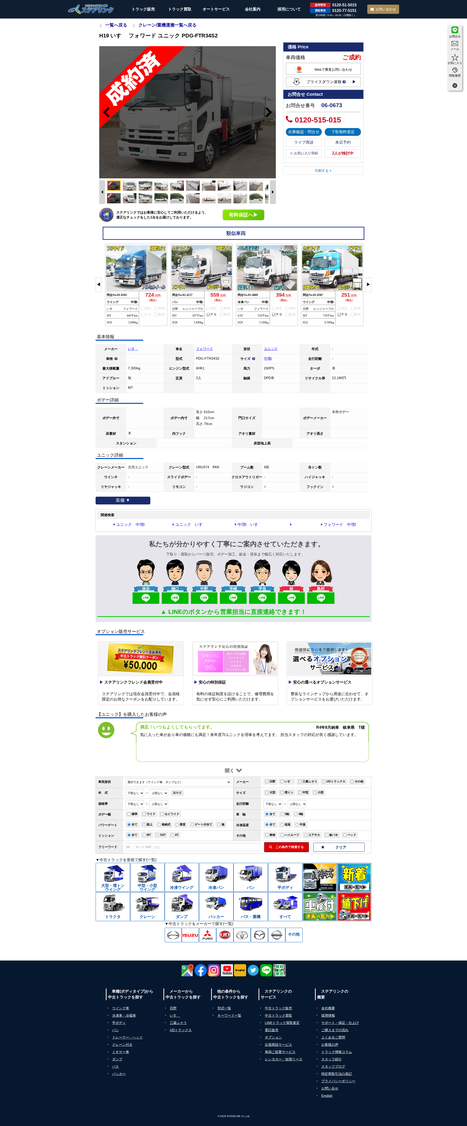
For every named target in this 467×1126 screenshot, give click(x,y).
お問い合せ (329, 1088)
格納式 (166, 824)
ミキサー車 (120, 1052)
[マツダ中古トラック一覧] (259, 935)
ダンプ (117, 1059)
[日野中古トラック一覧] (173, 935)
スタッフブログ (333, 1066)
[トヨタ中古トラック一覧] (242, 935)
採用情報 (328, 1015)
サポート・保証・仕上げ (340, 1023)
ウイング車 (120, 1008)
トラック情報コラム (336, 1052)
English (326, 1096)
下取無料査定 (343, 132)
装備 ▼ (123, 500)
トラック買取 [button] (179, 9)
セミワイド (172, 814)
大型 (272, 792)
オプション (273, 1037)
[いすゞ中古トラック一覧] (190, 935)
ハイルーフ (292, 835)
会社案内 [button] (252, 9)
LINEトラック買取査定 (282, 1023)
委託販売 (271, 1030)
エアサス (314, 835)
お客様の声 (329, 1045)
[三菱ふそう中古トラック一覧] (207, 935)
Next (271, 112)
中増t (268, 358)
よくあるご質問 (333, 1037)
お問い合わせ (386, 9)
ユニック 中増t (130, 524)
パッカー (119, 1074)
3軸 (287, 814)
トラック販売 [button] (143, 9)
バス (115, 1066)
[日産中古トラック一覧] (276, 935)
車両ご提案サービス (280, 1052)
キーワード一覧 (229, 1015)
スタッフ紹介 (331, 1059)
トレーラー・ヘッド (127, 1037)
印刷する (322, 171)
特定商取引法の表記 (336, 1074)
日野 (272, 781)
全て (272, 814)
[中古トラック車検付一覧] (320, 906)
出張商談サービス (278, 1045)
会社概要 (328, 1008)
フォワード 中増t (340, 524)
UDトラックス (335, 781)
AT (177, 835)
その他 (359, 781)
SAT (163, 835)
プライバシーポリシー (338, 1081)
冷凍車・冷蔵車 (124, 1015)
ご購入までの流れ (335, 1030)
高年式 (177, 793)
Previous (104, 112)
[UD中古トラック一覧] (225, 935)
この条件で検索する (288, 847)
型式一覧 (224, 1008)
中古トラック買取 (278, 1015)
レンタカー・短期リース (283, 1059)
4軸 (300, 814)
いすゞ (133, 349)
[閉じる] (455, 86)
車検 (272, 835)
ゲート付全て (203, 824)
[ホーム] (91, 9)
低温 (287, 824)
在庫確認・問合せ (303, 132)
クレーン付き (122, 1045)
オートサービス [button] (216, 9)
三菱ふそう (310, 781)
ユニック (271, 349)
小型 (320, 792)
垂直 (183, 824)
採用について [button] (289, 9)
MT (149, 835)
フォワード (204, 349)
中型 (305, 792)
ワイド (151, 814)
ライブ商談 (304, 142)
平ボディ (119, 1023)
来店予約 (343, 142)
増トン (289, 792)
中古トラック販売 (278, 1008)
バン (115, 1030)
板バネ (333, 835)
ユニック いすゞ (191, 524)
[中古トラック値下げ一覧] (354, 906)
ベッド (351, 835)
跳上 (150, 824)
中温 (302, 824)
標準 (134, 814)
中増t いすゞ (250, 524)
